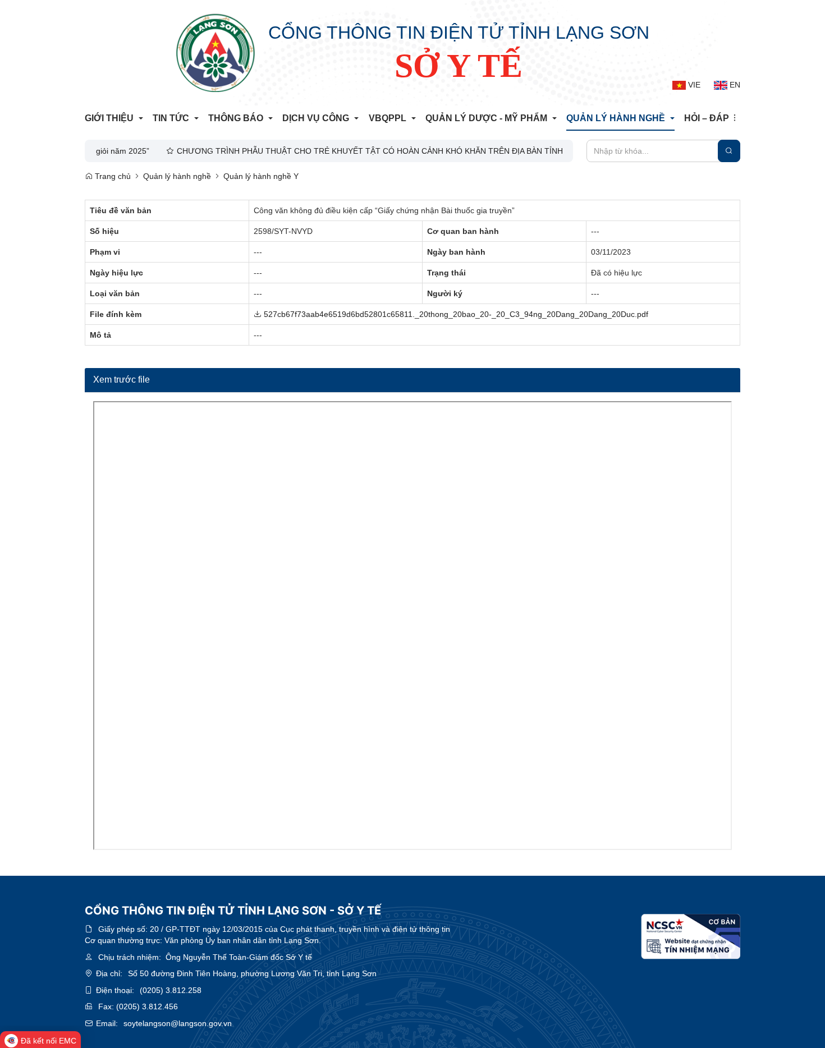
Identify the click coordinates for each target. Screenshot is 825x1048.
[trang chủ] (215, 52)
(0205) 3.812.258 (170, 990)
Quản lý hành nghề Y (261, 176)
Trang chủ (112, 176)
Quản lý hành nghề (177, 176)
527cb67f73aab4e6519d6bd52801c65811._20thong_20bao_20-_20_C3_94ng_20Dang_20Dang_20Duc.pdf (455, 314)
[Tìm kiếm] (729, 151)
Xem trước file (121, 379)
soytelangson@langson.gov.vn (177, 1023)
